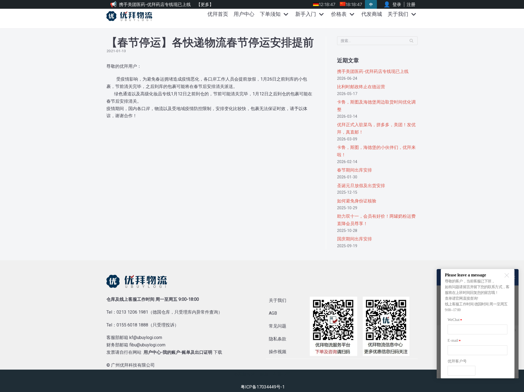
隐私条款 (277, 338)
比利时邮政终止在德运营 (361, 86)
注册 (411, 4)
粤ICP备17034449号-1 (263, 387)
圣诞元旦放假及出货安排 (361, 185)
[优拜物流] (130, 16)
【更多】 (205, 4)
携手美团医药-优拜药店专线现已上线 (155, 4)
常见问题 (277, 326)
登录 (396, 4)
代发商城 (371, 14)
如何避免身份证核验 (356, 201)
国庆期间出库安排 (354, 238)
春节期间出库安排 (354, 170)
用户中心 (244, 14)
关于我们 (277, 300)
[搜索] (411, 40)
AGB (273, 313)
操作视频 (277, 351)
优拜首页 (217, 14)
